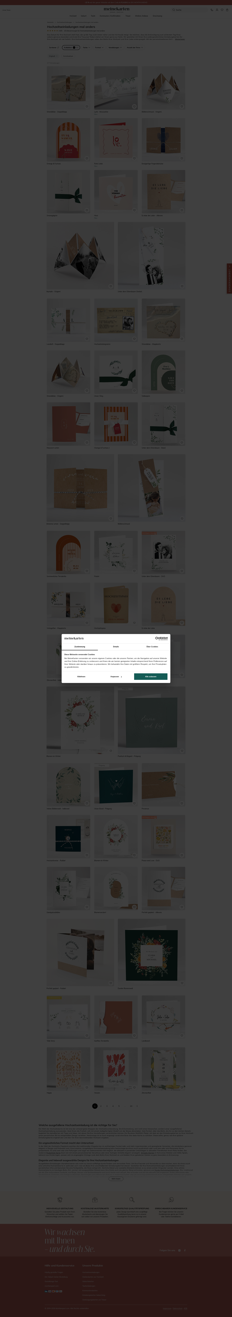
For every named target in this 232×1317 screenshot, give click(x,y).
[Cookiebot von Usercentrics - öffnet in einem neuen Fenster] (157, 639)
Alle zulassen (150, 677)
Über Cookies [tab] (152, 647)
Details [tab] (116, 647)
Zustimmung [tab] (79, 647)
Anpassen (114, 677)
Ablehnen (81, 677)
